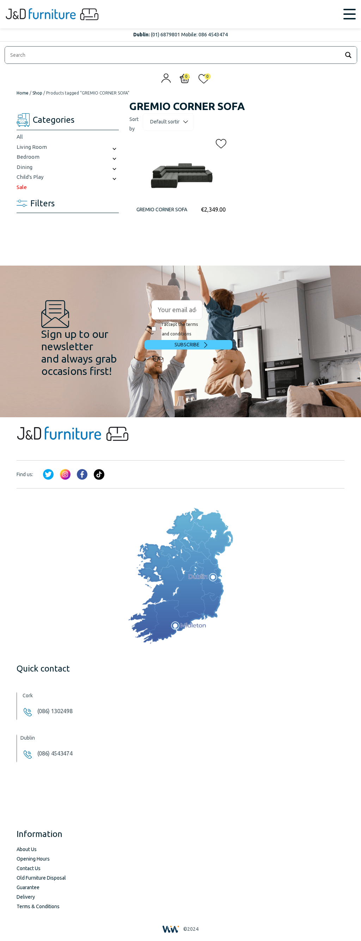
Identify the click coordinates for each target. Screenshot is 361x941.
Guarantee (28, 887)
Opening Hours (33, 859)
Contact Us (29, 868)
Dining (24, 167)
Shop (37, 93)
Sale (22, 187)
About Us (27, 849)
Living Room (32, 147)
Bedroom (28, 157)
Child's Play (30, 177)
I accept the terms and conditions (179, 329)
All (20, 137)
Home (23, 93)
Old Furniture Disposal (41, 878)
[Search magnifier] (348, 55)
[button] (219, 142)
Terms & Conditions (38, 906)
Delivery (26, 897)
